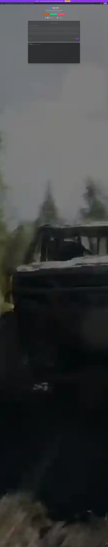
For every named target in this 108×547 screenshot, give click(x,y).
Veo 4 (14, 3)
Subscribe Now (97, 3)
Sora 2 (19, 3)
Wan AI (27, 3)
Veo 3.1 (17, 3)
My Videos (9, 3)
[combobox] (101, 3)
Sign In (105, 3)
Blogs (33, 3)
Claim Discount (67, 1)
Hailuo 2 (22, 3)
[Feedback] (106, 545)
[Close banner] (72, 1)
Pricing (12, 3)
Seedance (30, 3)
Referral (7, 3)
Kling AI (25, 3)
